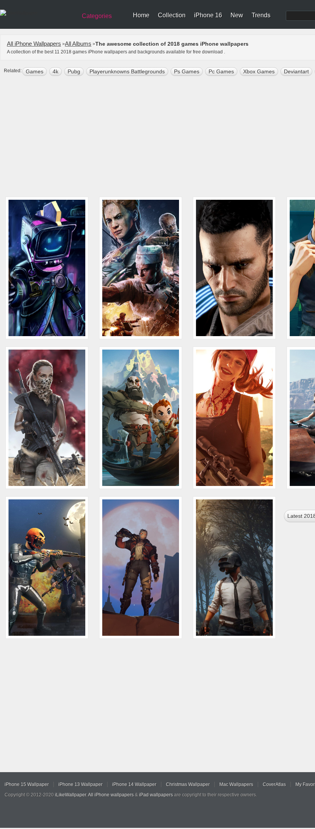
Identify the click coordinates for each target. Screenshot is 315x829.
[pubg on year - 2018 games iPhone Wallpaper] (46, 268)
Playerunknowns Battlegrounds (127, 71)
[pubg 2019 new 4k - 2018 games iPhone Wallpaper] (234, 567)
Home (141, 15)
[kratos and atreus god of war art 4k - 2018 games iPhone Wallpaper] (140, 418)
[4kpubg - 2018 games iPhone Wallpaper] (46, 418)
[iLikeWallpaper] (37, 13)
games (34, 71)
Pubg (74, 71)
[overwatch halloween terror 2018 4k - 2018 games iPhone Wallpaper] (140, 567)
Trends (261, 15)
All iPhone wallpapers (111, 794)
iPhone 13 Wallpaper (80, 784)
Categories (97, 16)
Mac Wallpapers (236, 784)
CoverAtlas (274, 784)
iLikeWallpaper (70, 794)
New (236, 15)
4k (55, 71)
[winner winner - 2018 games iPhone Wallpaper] (234, 418)
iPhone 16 (208, 15)
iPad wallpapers (156, 794)
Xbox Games (259, 71)
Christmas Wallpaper (188, 784)
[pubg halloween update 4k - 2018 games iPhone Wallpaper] (46, 567)
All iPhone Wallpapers (34, 43)
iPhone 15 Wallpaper (27, 784)
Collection (172, 15)
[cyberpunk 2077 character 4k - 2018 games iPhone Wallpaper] (234, 268)
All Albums (78, 43)
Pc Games (221, 71)
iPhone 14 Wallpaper (134, 784)
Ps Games (186, 71)
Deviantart (296, 71)
